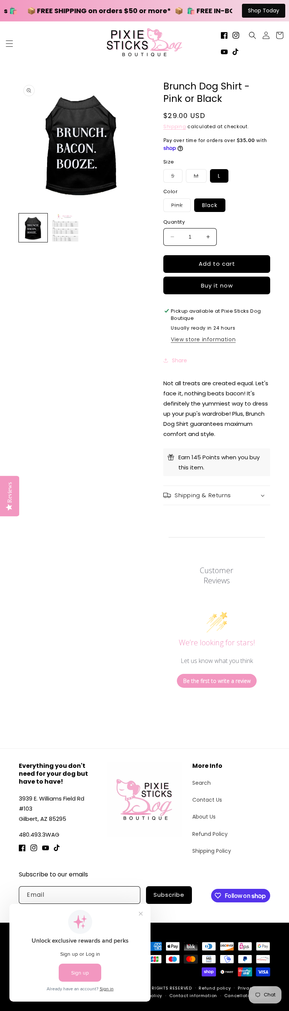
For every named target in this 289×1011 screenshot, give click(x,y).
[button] (9, 43)
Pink (181, 206)
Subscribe (169, 895)
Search (201, 783)
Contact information (193, 996)
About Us (204, 816)
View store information (203, 339)
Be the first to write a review (217, 680)
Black (210, 205)
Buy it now (217, 285)
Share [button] (179, 360)
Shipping (174, 126)
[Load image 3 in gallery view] (65, 227)
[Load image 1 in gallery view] (33, 227)
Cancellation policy (247, 996)
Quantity (174, 222)
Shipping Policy (211, 851)
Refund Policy (210, 834)
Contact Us (207, 800)
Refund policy (215, 988)
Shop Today (263, 10)
